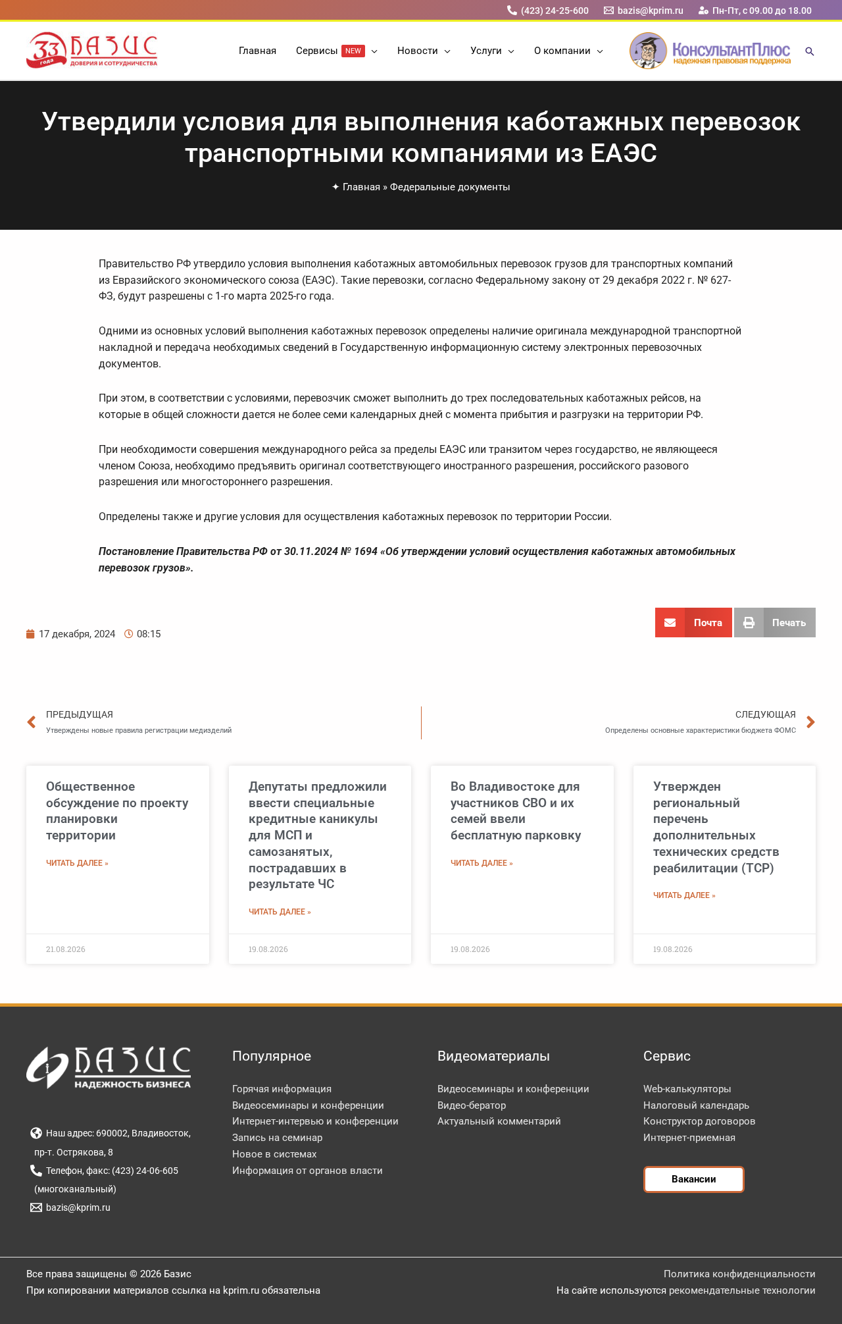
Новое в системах (274, 1154)
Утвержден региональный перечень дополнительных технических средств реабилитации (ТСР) (716, 827)
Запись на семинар (277, 1138)
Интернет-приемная (689, 1138)
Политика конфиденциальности (740, 1274)
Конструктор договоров (699, 1121)
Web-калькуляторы (687, 1089)
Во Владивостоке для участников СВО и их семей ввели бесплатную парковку (516, 811)
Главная (361, 187)
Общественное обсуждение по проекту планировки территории (117, 811)
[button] (371, 51)
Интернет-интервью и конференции (315, 1121)
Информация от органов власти (307, 1171)
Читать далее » (77, 863)
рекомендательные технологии (742, 1290)
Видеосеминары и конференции (308, 1105)
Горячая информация (282, 1089)
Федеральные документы (450, 187)
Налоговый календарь (696, 1105)
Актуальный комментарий (499, 1121)
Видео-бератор (471, 1105)
